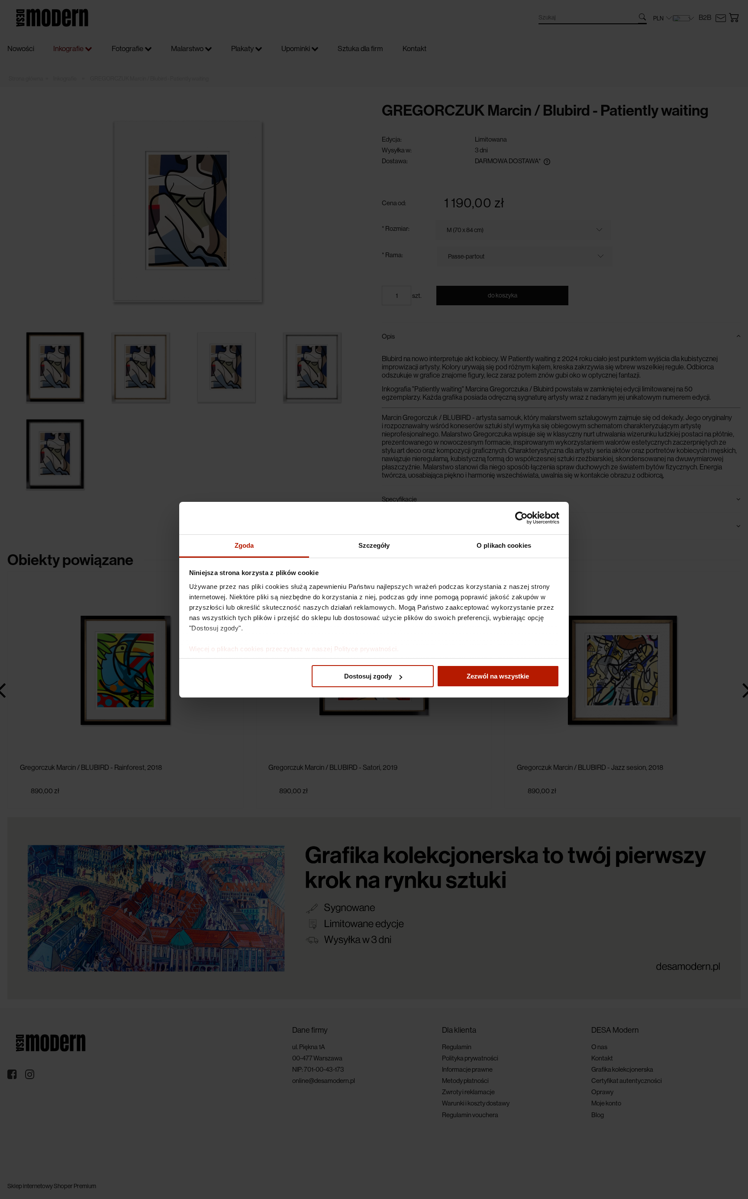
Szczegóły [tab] (374, 545)
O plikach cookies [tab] (504, 545)
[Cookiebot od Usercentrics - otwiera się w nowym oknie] (521, 517)
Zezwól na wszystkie (498, 676)
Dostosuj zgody (368, 676)
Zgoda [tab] (244, 545)
